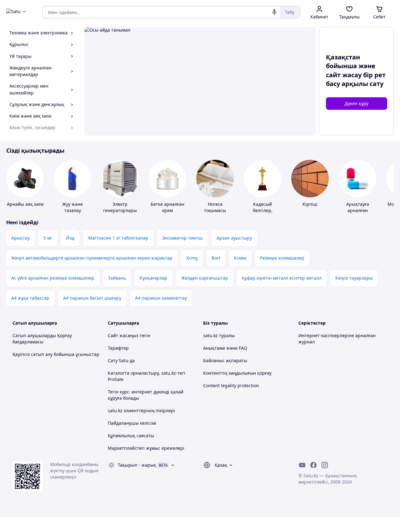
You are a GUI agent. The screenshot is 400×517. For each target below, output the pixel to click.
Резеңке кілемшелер (282, 258)
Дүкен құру (356, 103)
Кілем (240, 258)
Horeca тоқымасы (215, 207)
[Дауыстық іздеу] (274, 12)
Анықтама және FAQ (225, 348)
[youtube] (302, 465)
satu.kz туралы (219, 335)
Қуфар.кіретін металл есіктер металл (282, 278)
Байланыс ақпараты (225, 360)
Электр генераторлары (120, 207)
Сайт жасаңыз (123, 335)
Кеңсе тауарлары (354, 278)
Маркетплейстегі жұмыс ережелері (146, 448)
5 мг (47, 238)
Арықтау (20, 238)
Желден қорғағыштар (204, 278)
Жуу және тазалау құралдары (72, 210)
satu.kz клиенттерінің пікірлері (141, 410)
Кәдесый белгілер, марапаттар (263, 210)
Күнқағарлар (154, 278)
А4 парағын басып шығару (92, 298)
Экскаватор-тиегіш (182, 238)
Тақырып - (137, 465)
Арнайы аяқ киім (25, 204)
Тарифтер (118, 348)
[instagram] (324, 465)
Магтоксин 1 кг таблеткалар (118, 238)
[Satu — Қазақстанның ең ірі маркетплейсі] (20, 12)
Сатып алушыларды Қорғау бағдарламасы (42, 338)
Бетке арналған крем (167, 207)
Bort (216, 258)
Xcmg (192, 258)
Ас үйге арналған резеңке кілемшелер (52, 278)
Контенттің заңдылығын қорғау (237, 373)
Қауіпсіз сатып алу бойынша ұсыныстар (55, 354)
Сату (113, 360)
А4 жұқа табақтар (30, 298)
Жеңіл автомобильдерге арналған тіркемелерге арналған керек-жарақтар (91, 258)
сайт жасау (344, 75)
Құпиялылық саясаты (131, 435)
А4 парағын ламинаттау (161, 298)
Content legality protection (231, 385)
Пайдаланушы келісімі (132, 423)
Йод (70, 238)
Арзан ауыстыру (234, 238)
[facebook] (313, 465)
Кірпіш (310, 204)
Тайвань (117, 278)
